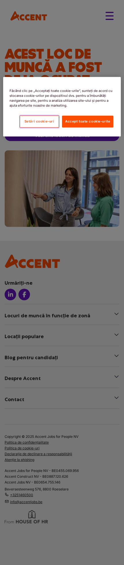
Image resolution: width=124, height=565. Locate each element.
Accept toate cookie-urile (87, 121)
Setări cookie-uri (39, 121)
